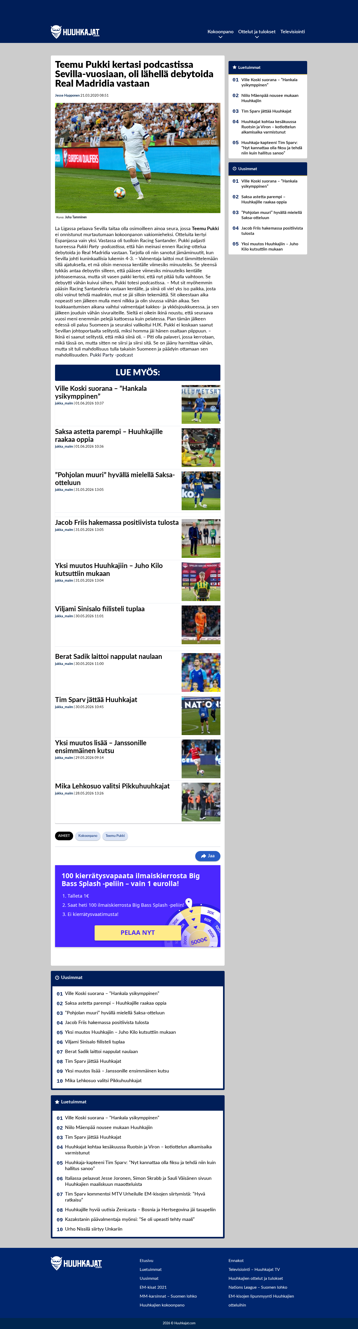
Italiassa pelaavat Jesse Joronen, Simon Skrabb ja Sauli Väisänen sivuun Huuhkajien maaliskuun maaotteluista (138, 1181)
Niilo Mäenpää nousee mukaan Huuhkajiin (109, 1127)
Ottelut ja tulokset (257, 32)
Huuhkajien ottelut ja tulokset (256, 1278)
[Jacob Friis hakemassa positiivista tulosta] (201, 538)
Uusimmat (72, 977)
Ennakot (236, 1261)
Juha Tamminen (76, 217)
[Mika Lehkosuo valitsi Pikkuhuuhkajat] (201, 802)
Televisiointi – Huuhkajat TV (254, 1269)
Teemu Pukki (115, 836)
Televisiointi (292, 32)
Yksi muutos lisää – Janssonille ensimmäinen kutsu (117, 1071)
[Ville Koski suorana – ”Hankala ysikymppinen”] (201, 404)
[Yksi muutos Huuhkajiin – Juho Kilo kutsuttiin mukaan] (201, 581)
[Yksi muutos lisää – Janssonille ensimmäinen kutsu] (201, 758)
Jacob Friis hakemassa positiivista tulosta (117, 522)
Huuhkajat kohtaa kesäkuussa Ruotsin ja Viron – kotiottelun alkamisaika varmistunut (138, 1150)
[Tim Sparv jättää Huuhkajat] (201, 715)
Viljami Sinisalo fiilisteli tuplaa (100, 609)
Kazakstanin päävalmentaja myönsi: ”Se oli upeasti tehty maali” (130, 1219)
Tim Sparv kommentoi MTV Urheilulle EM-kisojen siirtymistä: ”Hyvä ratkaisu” (135, 1197)
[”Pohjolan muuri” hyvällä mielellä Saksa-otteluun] (201, 490)
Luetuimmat (73, 1102)
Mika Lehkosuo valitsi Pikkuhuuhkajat (112, 786)
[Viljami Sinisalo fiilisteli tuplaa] (201, 624)
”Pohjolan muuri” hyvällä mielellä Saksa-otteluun (115, 1013)
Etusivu (146, 1261)
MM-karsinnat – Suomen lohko (168, 1296)
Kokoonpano (221, 32)
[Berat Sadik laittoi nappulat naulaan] (201, 672)
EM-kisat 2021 (153, 1287)
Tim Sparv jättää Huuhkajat (96, 700)
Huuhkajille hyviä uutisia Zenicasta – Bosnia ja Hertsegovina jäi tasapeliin (140, 1210)
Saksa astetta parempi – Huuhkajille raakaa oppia (115, 1003)
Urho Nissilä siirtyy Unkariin (93, 1229)
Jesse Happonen (67, 95)
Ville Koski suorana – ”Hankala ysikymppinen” (112, 993)
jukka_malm (64, 403)
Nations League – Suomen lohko (258, 1287)
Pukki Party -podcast (111, 355)
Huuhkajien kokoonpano (162, 1305)
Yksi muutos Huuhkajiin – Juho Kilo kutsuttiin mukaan (120, 1032)
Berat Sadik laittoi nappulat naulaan (108, 656)
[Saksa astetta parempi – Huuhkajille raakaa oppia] (201, 447)
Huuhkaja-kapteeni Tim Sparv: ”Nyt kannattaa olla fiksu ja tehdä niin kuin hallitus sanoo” (140, 1165)
